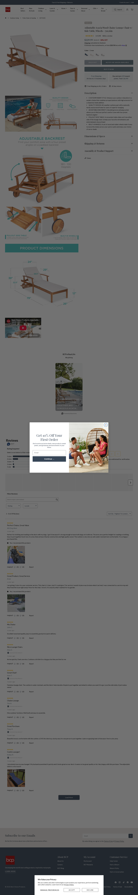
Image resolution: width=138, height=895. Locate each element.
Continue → (49, 459)
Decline (90, 890)
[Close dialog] (106, 425)
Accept (72, 890)
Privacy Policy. (69, 885)
